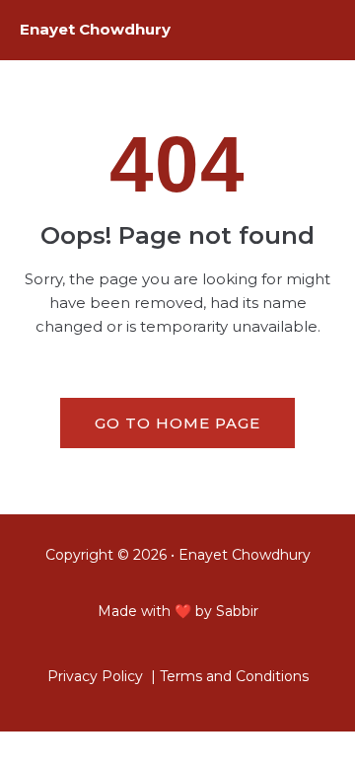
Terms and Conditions (234, 676)
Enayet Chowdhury (244, 555)
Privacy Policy (95, 676)
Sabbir (237, 611)
